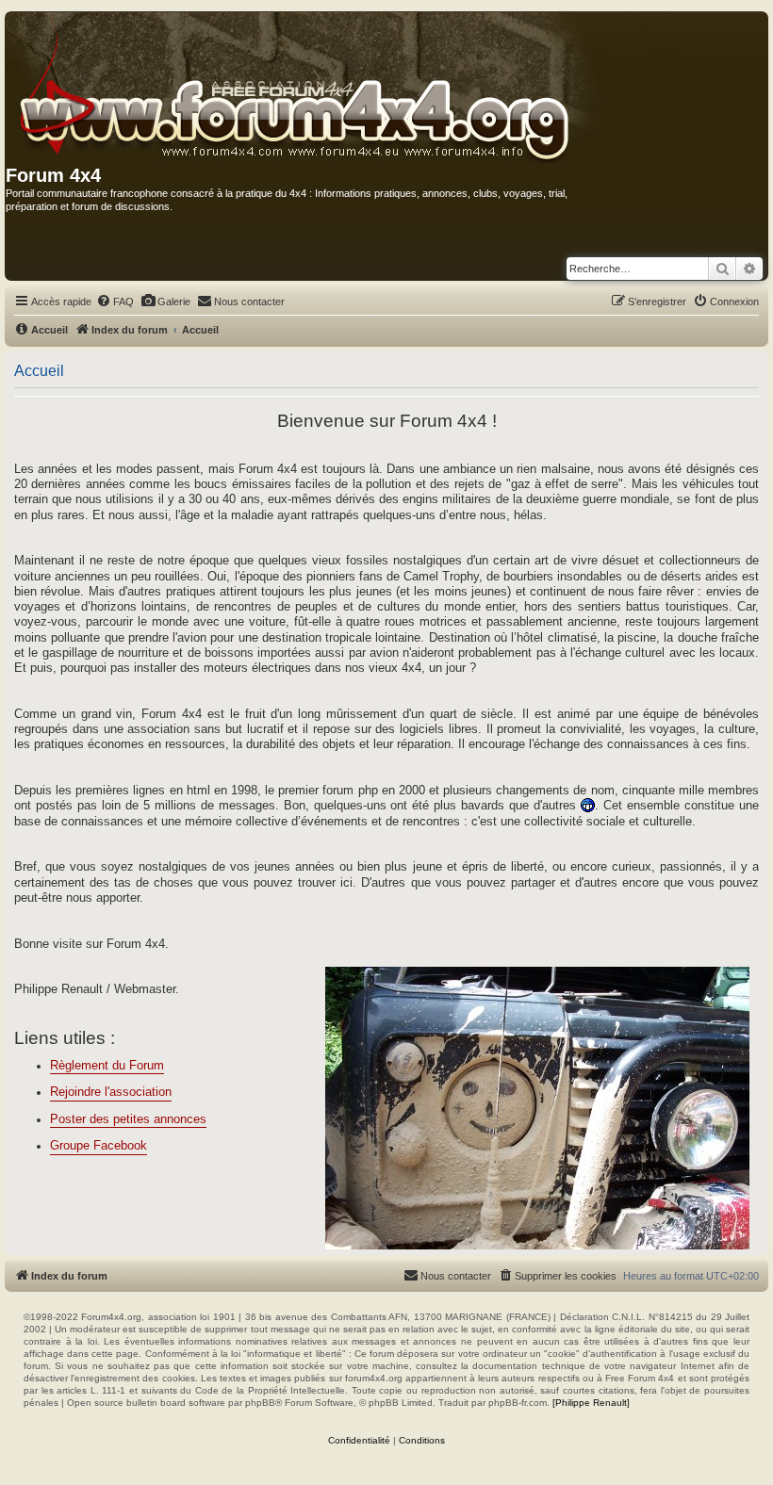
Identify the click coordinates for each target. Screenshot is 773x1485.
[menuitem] (115, 301)
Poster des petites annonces (128, 1119)
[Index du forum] (344, 88)
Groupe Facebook (98, 1145)
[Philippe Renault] (591, 1402)
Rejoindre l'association (111, 1092)
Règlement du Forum (107, 1065)
